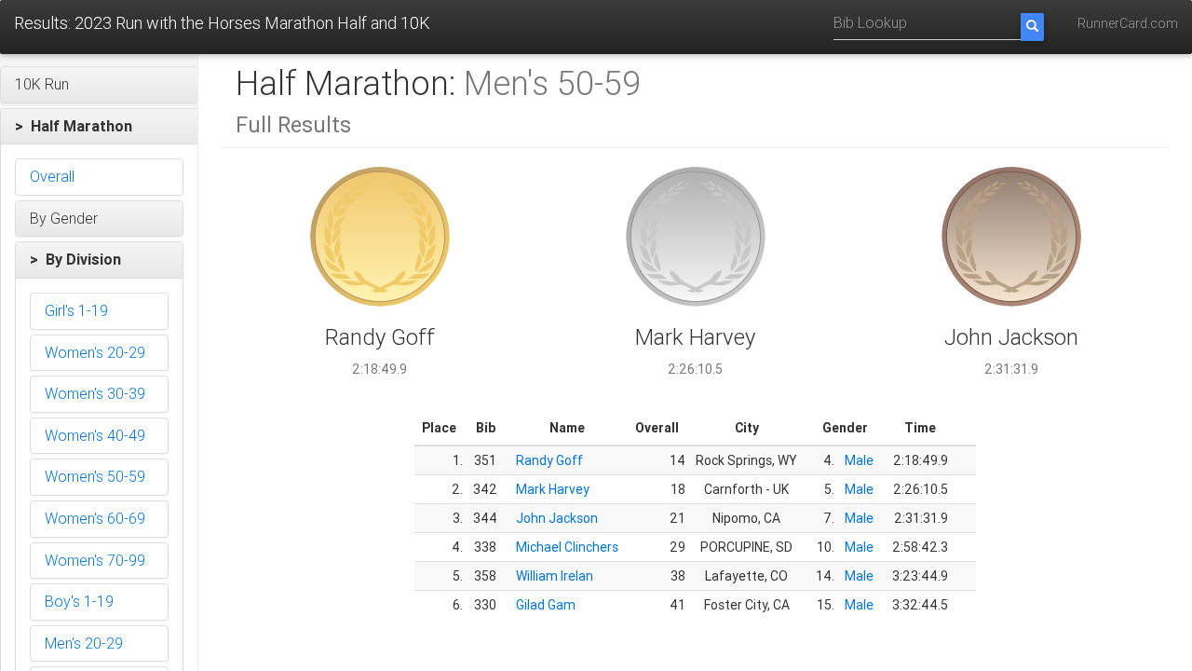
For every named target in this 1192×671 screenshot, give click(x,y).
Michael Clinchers (567, 547)
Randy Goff (549, 460)
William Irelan (554, 576)
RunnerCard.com (1127, 23)
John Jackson (557, 518)
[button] (99, 85)
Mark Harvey (552, 489)
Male (859, 460)
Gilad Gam (546, 604)
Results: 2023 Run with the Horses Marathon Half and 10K (222, 23)
